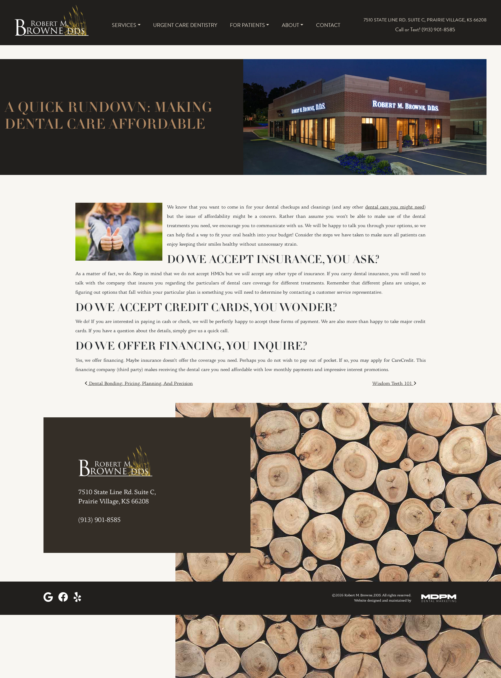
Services (124, 25)
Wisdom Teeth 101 (392, 383)
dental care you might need (394, 207)
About (290, 25)
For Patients (247, 25)
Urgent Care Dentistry (185, 25)
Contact (328, 25)
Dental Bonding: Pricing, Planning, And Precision (140, 383)
